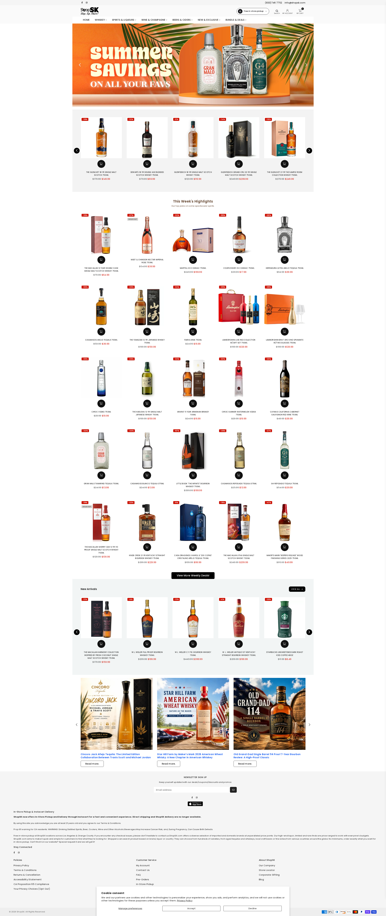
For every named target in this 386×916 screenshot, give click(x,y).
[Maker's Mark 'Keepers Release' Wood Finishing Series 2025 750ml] (284, 520)
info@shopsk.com (294, 2)
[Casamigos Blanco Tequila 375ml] (147, 449)
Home (86, 19)
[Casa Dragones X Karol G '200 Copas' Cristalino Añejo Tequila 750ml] (193, 520)
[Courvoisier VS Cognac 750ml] (238, 233)
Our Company (267, 865)
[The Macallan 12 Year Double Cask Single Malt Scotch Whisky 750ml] (101, 233)
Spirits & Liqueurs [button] (123, 19)
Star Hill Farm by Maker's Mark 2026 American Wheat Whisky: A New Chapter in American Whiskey (190, 756)
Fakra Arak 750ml (193, 340)
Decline (252, 908)
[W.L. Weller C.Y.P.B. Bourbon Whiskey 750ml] (193, 617)
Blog (261, 879)
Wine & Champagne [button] (153, 19)
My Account (143, 865)
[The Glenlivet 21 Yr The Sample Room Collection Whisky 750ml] (238, 137)
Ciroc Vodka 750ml (101, 411)
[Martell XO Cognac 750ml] (193, 233)
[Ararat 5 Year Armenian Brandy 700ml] (193, 377)
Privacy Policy (184, 900)
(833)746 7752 (273, 2)
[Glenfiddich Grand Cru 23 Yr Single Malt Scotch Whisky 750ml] (193, 137)
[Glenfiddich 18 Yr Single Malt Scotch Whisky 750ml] (147, 137)
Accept (191, 908)
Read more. (92, 763)
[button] (101, 164)
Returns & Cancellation (27, 874)
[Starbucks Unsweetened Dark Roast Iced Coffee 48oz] (284, 617)
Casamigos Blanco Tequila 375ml (147, 483)
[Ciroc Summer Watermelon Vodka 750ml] (238, 377)
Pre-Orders (142, 879)
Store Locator (267, 870)
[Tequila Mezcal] (193, 65)
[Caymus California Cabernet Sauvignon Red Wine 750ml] (284, 377)
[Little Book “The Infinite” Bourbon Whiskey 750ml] (193, 449)
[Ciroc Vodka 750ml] (101, 377)
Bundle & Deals (235, 19)
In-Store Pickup (145, 884)
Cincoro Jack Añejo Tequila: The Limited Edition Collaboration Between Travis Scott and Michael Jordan (116, 756)
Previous (80, 65)
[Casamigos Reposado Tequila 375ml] (238, 449)
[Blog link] (117, 714)
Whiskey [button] (100, 19)
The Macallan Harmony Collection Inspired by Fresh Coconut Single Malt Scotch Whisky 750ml (101, 655)
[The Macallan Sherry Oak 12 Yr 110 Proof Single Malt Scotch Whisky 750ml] (101, 520)
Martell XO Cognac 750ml (193, 268)
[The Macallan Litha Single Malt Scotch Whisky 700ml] (238, 520)
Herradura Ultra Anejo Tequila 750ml (285, 268)
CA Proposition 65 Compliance (31, 884)
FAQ (138, 874)
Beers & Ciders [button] (181, 19)
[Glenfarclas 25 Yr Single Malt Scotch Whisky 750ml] (284, 137)
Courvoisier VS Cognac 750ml (238, 268)
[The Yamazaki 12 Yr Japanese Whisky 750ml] (147, 305)
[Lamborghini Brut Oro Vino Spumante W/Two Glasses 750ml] (284, 305)
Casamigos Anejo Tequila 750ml (101, 340)
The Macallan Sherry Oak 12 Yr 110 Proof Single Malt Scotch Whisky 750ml (101, 550)
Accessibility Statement (28, 879)
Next (306, 65)
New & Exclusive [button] (208, 19)
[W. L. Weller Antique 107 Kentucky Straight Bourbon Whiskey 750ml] (238, 617)
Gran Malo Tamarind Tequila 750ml (101, 483)
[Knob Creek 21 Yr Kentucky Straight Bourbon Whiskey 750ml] (147, 520)
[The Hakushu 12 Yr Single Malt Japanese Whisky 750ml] (147, 377)
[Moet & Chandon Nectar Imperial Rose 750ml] (147, 233)
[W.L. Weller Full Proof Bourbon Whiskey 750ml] (147, 617)
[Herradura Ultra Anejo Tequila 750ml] (284, 233)
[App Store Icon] (195, 804)
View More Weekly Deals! (193, 575)
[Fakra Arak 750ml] (193, 305)
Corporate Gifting (269, 874)
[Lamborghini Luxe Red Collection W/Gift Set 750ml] (238, 305)
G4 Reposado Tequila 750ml (284, 483)
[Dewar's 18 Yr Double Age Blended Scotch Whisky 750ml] (101, 137)
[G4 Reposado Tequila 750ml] (284, 449)
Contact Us (143, 870)
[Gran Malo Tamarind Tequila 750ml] (101, 449)
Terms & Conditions (25, 870)
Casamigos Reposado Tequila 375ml (239, 483)
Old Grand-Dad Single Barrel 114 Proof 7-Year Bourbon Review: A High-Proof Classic (267, 756)
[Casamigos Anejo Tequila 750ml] (101, 305)
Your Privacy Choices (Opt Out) (32, 888)
